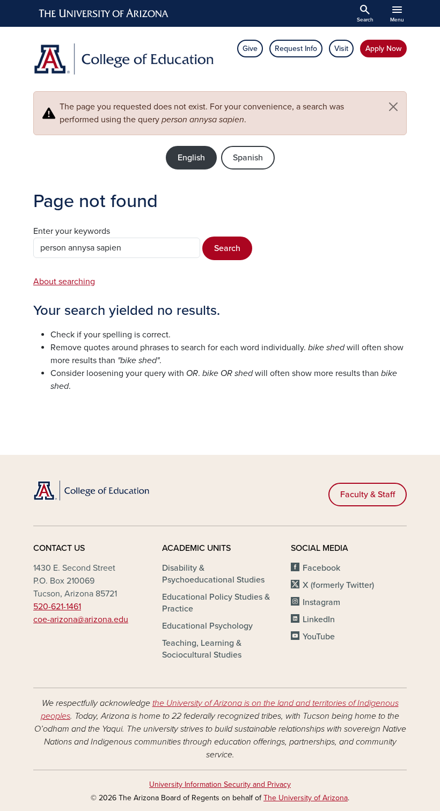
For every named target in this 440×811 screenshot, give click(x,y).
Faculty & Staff (367, 494)
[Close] (393, 107)
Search (227, 248)
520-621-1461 (57, 606)
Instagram (321, 602)
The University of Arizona (305, 797)
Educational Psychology (207, 626)
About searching (64, 281)
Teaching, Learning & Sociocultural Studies (201, 649)
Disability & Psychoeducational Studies (213, 574)
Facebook (321, 568)
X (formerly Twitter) (338, 585)
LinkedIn (319, 619)
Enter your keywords (71, 231)
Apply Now (383, 48)
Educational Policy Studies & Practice (216, 603)
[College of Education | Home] (123, 59)
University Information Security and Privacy (220, 784)
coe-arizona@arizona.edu (80, 619)
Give (250, 48)
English (191, 157)
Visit (341, 48)
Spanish (248, 157)
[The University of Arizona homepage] (104, 13)
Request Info (296, 48)
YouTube (319, 636)
